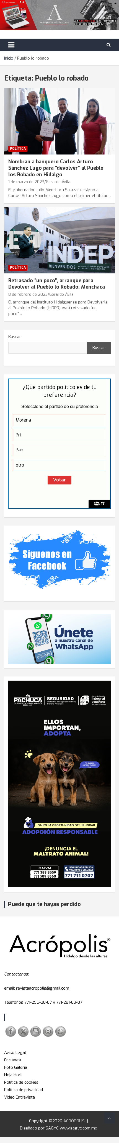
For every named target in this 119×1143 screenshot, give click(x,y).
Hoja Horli (13, 1075)
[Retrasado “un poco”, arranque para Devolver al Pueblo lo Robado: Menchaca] (59, 240)
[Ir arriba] (109, 1118)
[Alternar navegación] (11, 45)
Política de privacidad (23, 1090)
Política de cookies (21, 1082)
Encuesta (12, 1060)
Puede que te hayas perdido (44, 904)
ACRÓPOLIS (74, 1121)
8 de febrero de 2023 (28, 294)
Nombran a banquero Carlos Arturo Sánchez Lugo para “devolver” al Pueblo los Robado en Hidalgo (56, 168)
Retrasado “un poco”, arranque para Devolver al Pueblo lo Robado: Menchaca (56, 283)
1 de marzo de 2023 (26, 182)
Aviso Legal (15, 1052)
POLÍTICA (18, 148)
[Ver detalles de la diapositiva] (59, 784)
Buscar (14, 336)
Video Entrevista (19, 1097)
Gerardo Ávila (58, 182)
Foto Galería (15, 1067)
